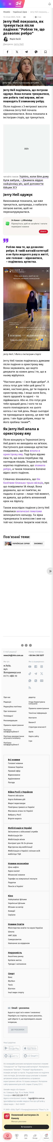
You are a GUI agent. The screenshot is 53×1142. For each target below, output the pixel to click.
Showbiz (7, 12)
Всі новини (14, 759)
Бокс (10, 977)
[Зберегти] (46, 52)
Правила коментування (39, 708)
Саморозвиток (14, 939)
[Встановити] (26, 1121)
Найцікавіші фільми (17, 899)
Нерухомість (15, 952)
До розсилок (17, 1030)
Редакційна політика (12, 707)
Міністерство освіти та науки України (25, 928)
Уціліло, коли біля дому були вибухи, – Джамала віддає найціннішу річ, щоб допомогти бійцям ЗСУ (26, 182)
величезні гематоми (29, 511)
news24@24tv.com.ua (13, 655)
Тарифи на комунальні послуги (22, 878)
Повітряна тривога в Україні (21, 807)
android (12, 1048)
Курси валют (14, 871)
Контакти (33, 718)
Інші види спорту (16, 992)
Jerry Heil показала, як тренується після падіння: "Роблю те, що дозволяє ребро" (40, 12)
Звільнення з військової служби (23, 831)
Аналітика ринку (15, 956)
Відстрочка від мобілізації (20, 847)
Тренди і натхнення (17, 964)
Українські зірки (20, 12)
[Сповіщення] (49, 4)
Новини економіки (18, 863)
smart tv (12, 1055)
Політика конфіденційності (11, 731)
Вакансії (32, 722)
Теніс (10, 984)
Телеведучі (8, 716)
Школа (11, 932)
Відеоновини (14, 775)
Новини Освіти (16, 924)
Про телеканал (10, 711)
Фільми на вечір (15, 907)
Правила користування (14, 725)
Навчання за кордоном (19, 943)
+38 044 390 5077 (36, 655)
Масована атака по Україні (20, 811)
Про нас (7, 697)
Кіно (10, 895)
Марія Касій (15, 39)
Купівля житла (14, 960)
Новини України (15, 767)
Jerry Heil (19, 44)
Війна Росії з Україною (20, 792)
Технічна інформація (38, 713)
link (30, 666)
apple (31, 1048)
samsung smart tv (31, 1055)
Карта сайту (34, 736)
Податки (12, 882)
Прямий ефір (14, 771)
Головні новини (15, 763)
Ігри (30, 741)
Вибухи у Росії (14, 815)
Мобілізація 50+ (15, 835)
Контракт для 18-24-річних (20, 843)
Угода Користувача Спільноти (37, 703)
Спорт (11, 973)
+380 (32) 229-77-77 (20, 1095)
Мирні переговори (16, 803)
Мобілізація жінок (16, 839)
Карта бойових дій (16, 799)
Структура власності (37, 727)
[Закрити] (47, 1115)
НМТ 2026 (12, 935)
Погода (11, 782)
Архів (31, 732)
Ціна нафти (13, 867)
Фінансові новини (16, 875)
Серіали (11, 914)
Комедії (11, 911)
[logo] (18, 4)
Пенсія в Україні (15, 886)
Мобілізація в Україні (20, 828)
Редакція (7, 702)
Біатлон (11, 988)
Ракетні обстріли (16, 795)
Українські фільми (16, 903)
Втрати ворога (14, 818)
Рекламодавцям (10, 721)
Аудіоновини (14, 778)
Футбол (11, 981)
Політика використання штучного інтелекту (14, 737)
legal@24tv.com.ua (36, 1098)
